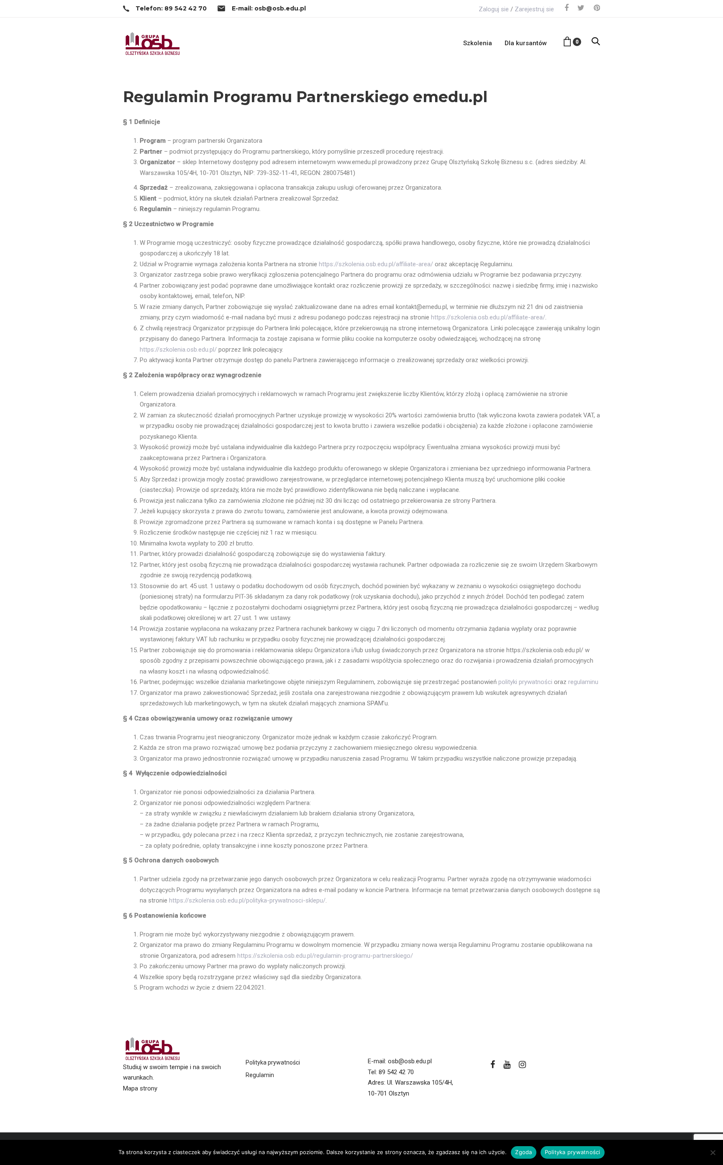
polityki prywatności (525, 682)
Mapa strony (140, 1088)
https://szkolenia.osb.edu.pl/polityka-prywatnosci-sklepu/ (247, 900)
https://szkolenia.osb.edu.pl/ (178, 349)
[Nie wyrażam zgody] (712, 1152)
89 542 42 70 (396, 1072)
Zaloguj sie (494, 9)
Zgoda (523, 1152)
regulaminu (583, 682)
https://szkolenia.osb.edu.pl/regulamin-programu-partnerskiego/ (325, 955)
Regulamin (260, 1075)
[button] (596, 42)
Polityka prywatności (273, 1062)
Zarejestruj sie (534, 9)
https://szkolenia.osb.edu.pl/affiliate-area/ (376, 264)
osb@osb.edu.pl (410, 1061)
